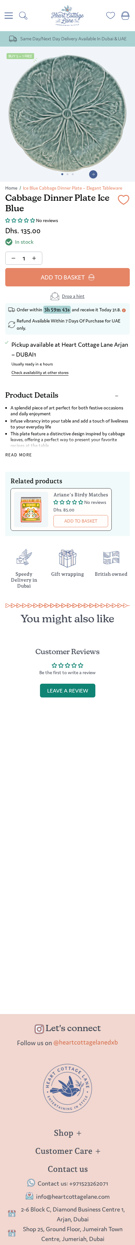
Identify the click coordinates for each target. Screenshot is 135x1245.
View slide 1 (62, 174)
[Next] (93, 174)
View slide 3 (73, 174)
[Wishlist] (110, 16)
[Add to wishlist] (123, 201)
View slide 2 (67, 174)
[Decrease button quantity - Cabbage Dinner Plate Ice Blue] (12, 258)
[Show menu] (8, 15)
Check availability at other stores (39, 372)
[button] (20, 220)
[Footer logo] (67, 1088)
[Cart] (125, 16)
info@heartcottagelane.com (73, 1196)
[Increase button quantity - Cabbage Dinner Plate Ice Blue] (35, 258)
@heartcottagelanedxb (85, 1042)
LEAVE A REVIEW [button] (67, 690)
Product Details (31, 395)
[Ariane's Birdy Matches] (31, 509)
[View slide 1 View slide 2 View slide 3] (67, 114)
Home (11, 188)
